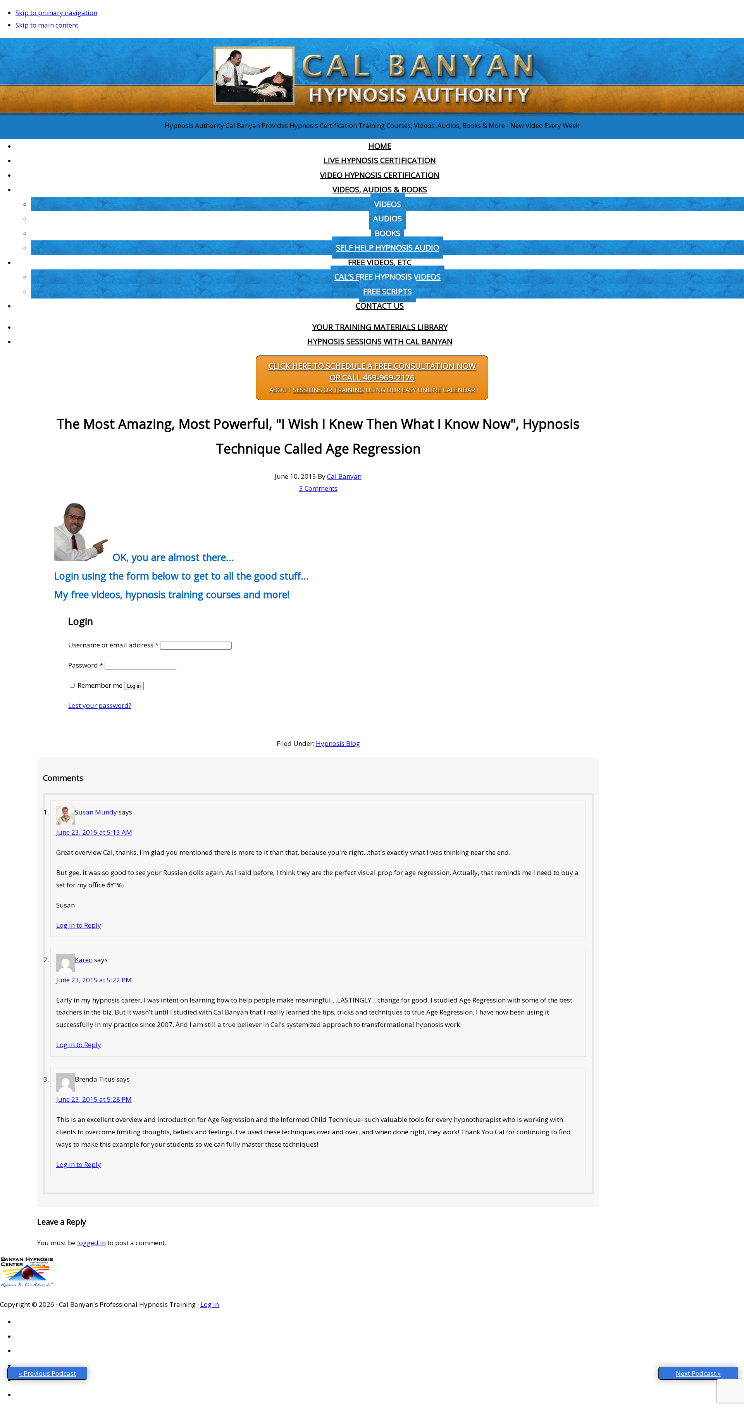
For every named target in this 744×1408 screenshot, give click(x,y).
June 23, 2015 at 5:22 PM (94, 979)
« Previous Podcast (47, 1373)
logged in (91, 1242)
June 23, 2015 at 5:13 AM (94, 832)
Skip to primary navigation (56, 12)
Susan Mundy (96, 812)
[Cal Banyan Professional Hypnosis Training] (372, 113)
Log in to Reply (78, 925)
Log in (134, 686)
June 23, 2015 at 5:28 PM (94, 1099)
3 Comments (318, 488)
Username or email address (113, 644)
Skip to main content (47, 25)
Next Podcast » (698, 1373)
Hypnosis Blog (338, 743)
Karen (84, 959)
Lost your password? (99, 705)
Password (85, 665)
